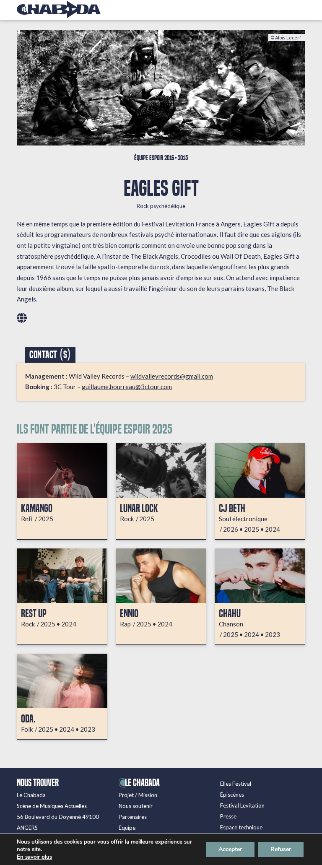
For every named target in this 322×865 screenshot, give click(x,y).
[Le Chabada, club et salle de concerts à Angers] (59, 9)
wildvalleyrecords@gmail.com (171, 376)
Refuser (280, 849)
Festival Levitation (242, 805)
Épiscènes (232, 794)
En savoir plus (34, 857)
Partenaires (133, 816)
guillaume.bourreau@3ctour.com (127, 386)
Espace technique (241, 827)
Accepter (230, 849)
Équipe (127, 827)
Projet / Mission (138, 795)
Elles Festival (235, 783)
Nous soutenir (136, 806)
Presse (228, 816)
